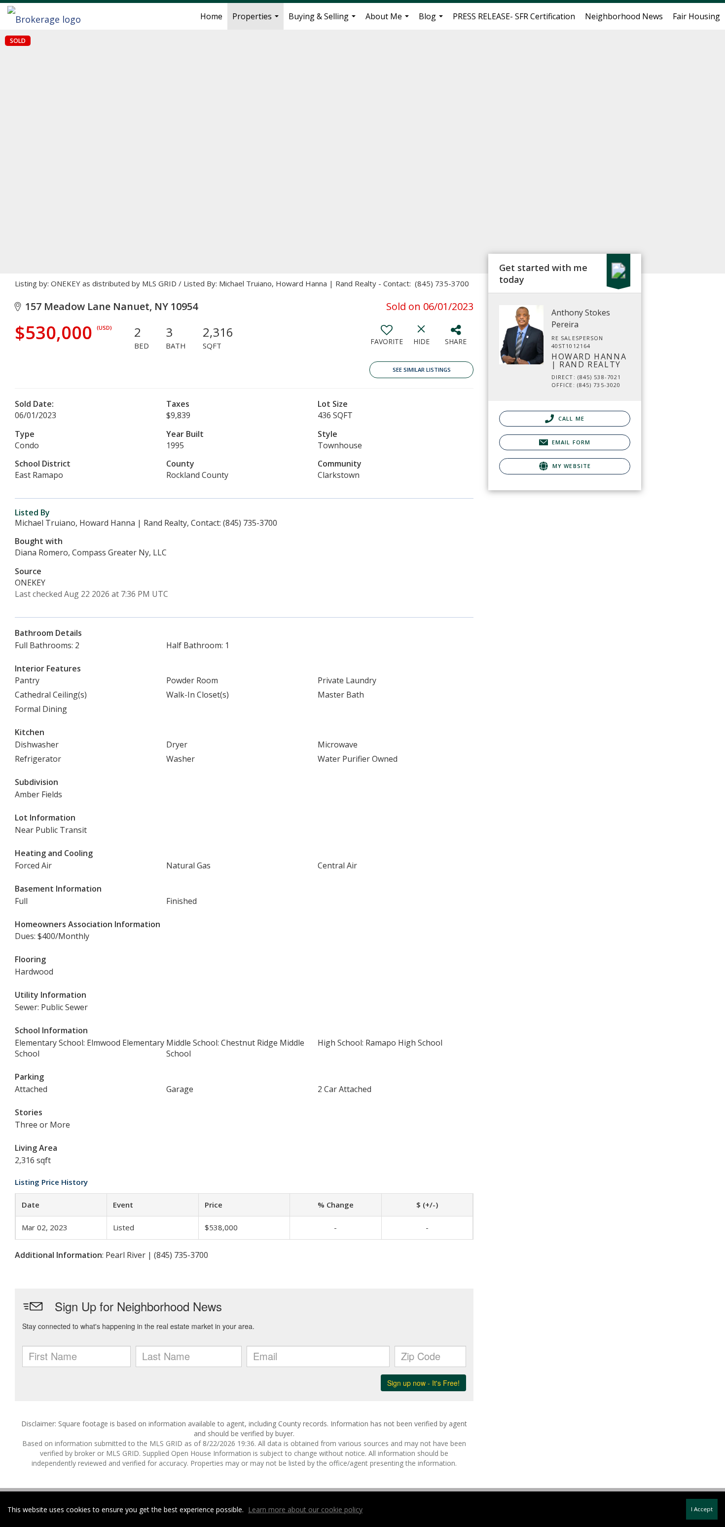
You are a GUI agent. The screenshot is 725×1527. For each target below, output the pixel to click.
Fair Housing (696, 16)
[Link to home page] (49, 16)
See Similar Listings (422, 369)
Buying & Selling (323, 20)
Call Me (570, 418)
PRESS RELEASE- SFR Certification (514, 16)
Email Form (570, 442)
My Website (570, 466)
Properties (256, 20)
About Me (388, 20)
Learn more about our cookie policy (305, 1509)
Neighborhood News (624, 16)
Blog (432, 20)
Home (211, 16)
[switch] (386, 338)
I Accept (702, 1509)
